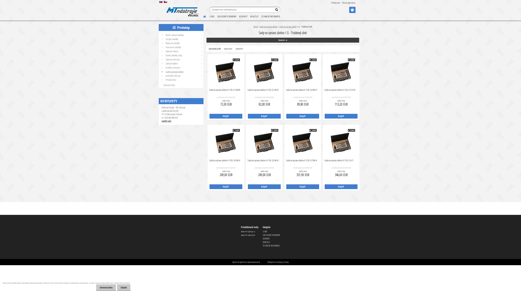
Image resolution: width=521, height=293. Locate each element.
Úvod (256, 26)
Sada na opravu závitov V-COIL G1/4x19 (262, 89)
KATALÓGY (254, 16)
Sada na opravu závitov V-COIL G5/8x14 (224, 160)
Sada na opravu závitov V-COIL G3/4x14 (262, 160)
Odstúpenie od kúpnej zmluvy (278, 262)
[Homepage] (203, 16)
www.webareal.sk (253, 262)
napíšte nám (166, 121)
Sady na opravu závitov (268, 26)
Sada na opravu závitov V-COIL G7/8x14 (301, 160)
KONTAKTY (243, 16)
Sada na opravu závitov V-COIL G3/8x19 (301, 89)
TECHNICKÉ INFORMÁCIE (270, 16)
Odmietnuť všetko (106, 287)
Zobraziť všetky (169, 85)
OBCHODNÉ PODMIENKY (226, 16)
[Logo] (182, 10)
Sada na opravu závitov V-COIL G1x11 (338, 160)
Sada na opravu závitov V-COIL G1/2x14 (339, 89)
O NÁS (212, 16)
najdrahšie (239, 48)
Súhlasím (123, 287)
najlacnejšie (228, 48)
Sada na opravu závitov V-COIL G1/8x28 (224, 89)
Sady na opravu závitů (287, 26)
